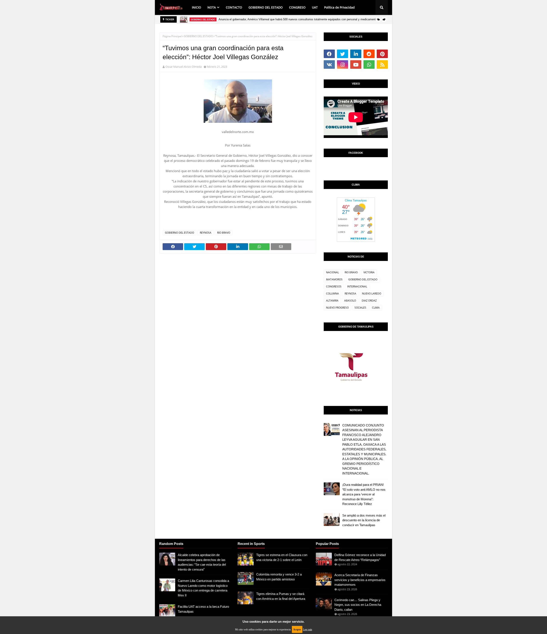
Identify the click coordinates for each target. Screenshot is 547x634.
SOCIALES (360, 307)
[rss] (382, 64)
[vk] (329, 64)
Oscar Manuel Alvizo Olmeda (183, 67)
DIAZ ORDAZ (369, 300)
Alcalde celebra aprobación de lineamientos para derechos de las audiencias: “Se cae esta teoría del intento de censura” (202, 562)
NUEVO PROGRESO (337, 307)
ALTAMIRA (332, 300)
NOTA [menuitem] (211, 7)
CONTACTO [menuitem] (234, 7)
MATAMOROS (334, 279)
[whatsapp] (369, 64)
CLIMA (376, 307)
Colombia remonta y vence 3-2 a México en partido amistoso (279, 577)
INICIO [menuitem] (196, 7)
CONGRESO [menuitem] (297, 7)
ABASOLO (350, 300)
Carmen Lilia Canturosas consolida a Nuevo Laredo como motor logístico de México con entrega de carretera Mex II (203, 588)
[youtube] (355, 64)
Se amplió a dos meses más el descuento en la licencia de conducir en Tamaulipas (363, 520)
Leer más (307, 629)
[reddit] (369, 54)
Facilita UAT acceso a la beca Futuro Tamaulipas (203, 609)
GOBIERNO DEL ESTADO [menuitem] (266, 7)
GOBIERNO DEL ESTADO (198, 36)
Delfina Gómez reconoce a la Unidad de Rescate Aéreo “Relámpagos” (360, 557)
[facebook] (329, 54)
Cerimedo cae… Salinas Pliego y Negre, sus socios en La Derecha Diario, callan (357, 604)
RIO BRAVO (223, 232)
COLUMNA (332, 293)
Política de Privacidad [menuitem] (339, 7)
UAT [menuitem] (315, 7)
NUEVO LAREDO (371, 293)
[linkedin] (355, 54)
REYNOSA (205, 232)
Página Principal (172, 36)
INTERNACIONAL (357, 286)
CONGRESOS (333, 286)
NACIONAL (332, 272)
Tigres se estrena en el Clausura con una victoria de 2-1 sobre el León (281, 557)
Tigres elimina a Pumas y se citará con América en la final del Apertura (280, 596)
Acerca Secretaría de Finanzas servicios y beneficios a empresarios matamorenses (359, 579)
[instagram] (342, 64)
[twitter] (342, 54)
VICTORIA (369, 272)
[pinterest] (382, 54)
